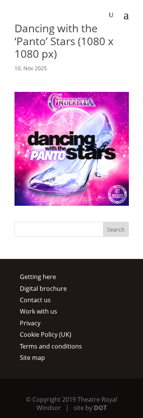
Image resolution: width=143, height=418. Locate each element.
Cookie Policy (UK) (45, 334)
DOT (100, 408)
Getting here (38, 277)
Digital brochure (43, 288)
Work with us (38, 311)
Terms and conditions (51, 346)
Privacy (30, 323)
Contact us (35, 300)
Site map (32, 357)
